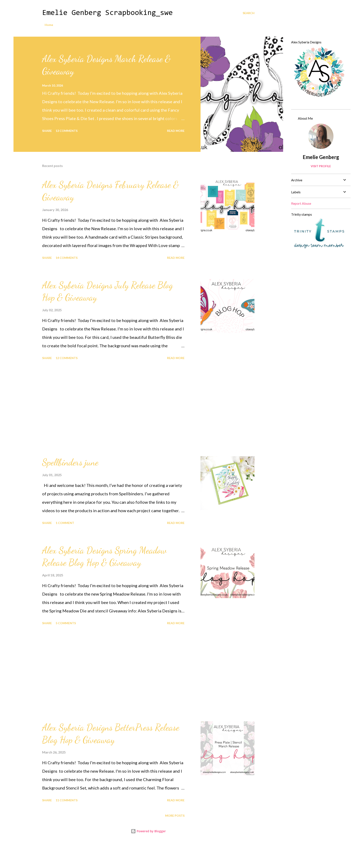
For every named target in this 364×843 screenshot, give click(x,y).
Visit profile (321, 166)
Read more (176, 130)
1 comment (65, 523)
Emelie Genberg (321, 157)
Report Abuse (301, 203)
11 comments (67, 800)
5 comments (66, 623)
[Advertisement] (113, 408)
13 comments (67, 130)
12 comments (67, 358)
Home (49, 25)
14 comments (67, 257)
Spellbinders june (70, 462)
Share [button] (47, 130)
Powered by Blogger (151, 831)
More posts (175, 815)
